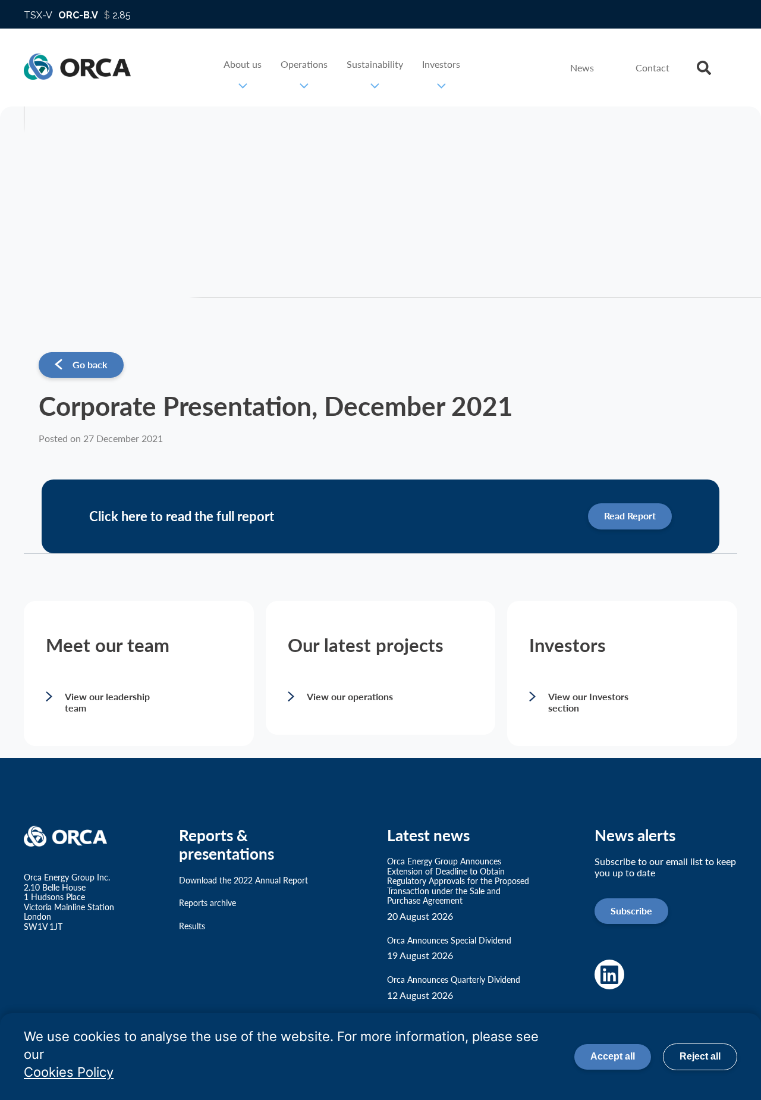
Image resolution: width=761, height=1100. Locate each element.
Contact (652, 67)
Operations (304, 64)
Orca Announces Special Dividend (449, 948)
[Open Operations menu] (304, 86)
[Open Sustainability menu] (375, 86)
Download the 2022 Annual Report (243, 880)
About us (243, 64)
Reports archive (207, 903)
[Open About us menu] (242, 86)
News (582, 67)
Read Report (630, 515)
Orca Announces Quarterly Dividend (453, 987)
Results (192, 926)
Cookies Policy (69, 1072)
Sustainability (375, 64)
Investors (441, 64)
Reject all (700, 1056)
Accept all (612, 1056)
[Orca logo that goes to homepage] (69, 837)
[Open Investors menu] (441, 86)
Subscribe (631, 910)
